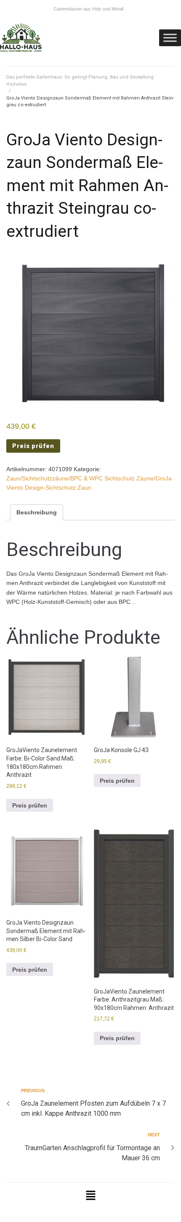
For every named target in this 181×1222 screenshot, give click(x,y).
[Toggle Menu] (170, 38)
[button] (90, 1196)
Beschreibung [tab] (36, 512)
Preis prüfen (33, 446)
